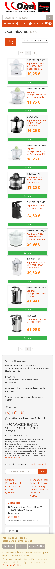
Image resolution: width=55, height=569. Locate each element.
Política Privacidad (14, 483)
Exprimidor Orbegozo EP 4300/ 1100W (36, 293)
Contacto (37, 23)
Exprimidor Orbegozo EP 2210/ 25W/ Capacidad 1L (36, 151)
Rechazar (21, 546)
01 (28, 52)
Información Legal (39, 479)
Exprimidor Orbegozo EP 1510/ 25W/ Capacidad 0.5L (37, 94)
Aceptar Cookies (36, 546)
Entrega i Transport (39, 489)
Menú (10, 23)
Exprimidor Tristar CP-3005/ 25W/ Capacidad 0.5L (35, 66)
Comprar (27, 82)
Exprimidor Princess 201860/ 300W (36, 320)
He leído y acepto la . (27, 464)
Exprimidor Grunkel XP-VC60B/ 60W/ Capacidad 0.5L (36, 265)
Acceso (23, 23)
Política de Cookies (11, 565)
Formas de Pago (38, 486)
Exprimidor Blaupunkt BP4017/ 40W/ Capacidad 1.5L (37, 123)
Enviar (42, 471)
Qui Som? (10, 492)
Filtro (10, 40)
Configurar (8, 546)
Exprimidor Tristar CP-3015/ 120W (35, 206)
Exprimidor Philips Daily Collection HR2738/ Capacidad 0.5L (36, 238)
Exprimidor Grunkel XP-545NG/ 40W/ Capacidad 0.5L (36, 180)
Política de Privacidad (12, 458)
